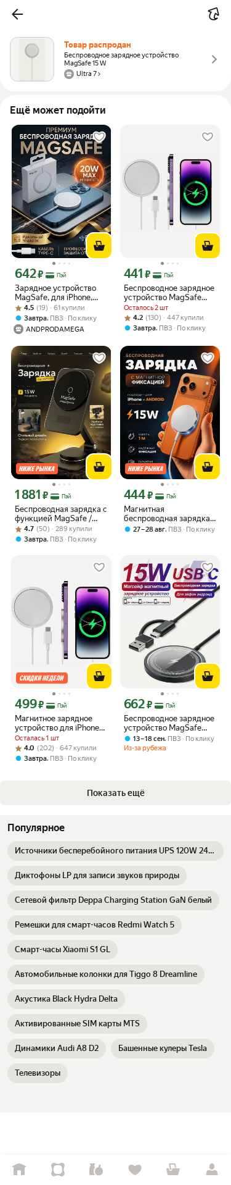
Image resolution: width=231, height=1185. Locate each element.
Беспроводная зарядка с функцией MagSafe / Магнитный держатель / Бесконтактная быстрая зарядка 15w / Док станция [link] (61, 514)
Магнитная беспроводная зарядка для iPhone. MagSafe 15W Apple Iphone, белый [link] (170, 514)
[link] (115, 851)
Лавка (96, 1170)
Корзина (173, 1170)
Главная (19, 1170)
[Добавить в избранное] (99, 137)
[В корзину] (99, 245)
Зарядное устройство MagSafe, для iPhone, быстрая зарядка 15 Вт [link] (57, 292)
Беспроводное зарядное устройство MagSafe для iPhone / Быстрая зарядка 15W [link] (169, 292)
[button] (17, 14)
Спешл (58, 1170)
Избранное (135, 1170)
